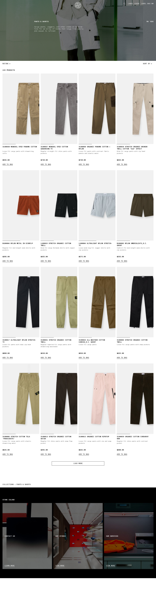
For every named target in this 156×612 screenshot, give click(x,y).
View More (110, 566)
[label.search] (124, 3)
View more (59, 566)
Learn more (10, 566)
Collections (8, 484)
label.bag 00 (147, 4)
